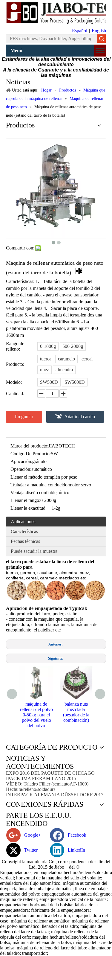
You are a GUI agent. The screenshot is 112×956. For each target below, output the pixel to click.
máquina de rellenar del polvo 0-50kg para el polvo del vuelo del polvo (36, 714)
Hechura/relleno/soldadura (31, 789)
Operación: (20, 469)
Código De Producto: (30, 453)
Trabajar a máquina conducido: (39, 484)
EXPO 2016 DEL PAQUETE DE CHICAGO (50, 773)
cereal (87, 358)
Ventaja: (18, 492)
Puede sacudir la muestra (34, 551)
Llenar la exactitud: (28, 508)
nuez (44, 369)
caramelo (66, 358)
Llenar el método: (27, 476)
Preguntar (24, 416)
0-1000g (48, 346)
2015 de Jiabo (51, 867)
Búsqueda (101, 38)
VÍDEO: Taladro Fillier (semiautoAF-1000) (47, 783)
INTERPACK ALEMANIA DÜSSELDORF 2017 (54, 794)
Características (24, 531)
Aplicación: (21, 461)
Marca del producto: (29, 445)
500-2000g (72, 346)
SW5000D (75, 382)
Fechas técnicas (25, 541)
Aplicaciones (23, 521)
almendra (64, 369)
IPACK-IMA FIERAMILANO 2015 (41, 778)
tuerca (45, 358)
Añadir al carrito (79, 416)
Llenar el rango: (25, 500)
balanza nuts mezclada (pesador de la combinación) (76, 712)
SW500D (49, 382)
